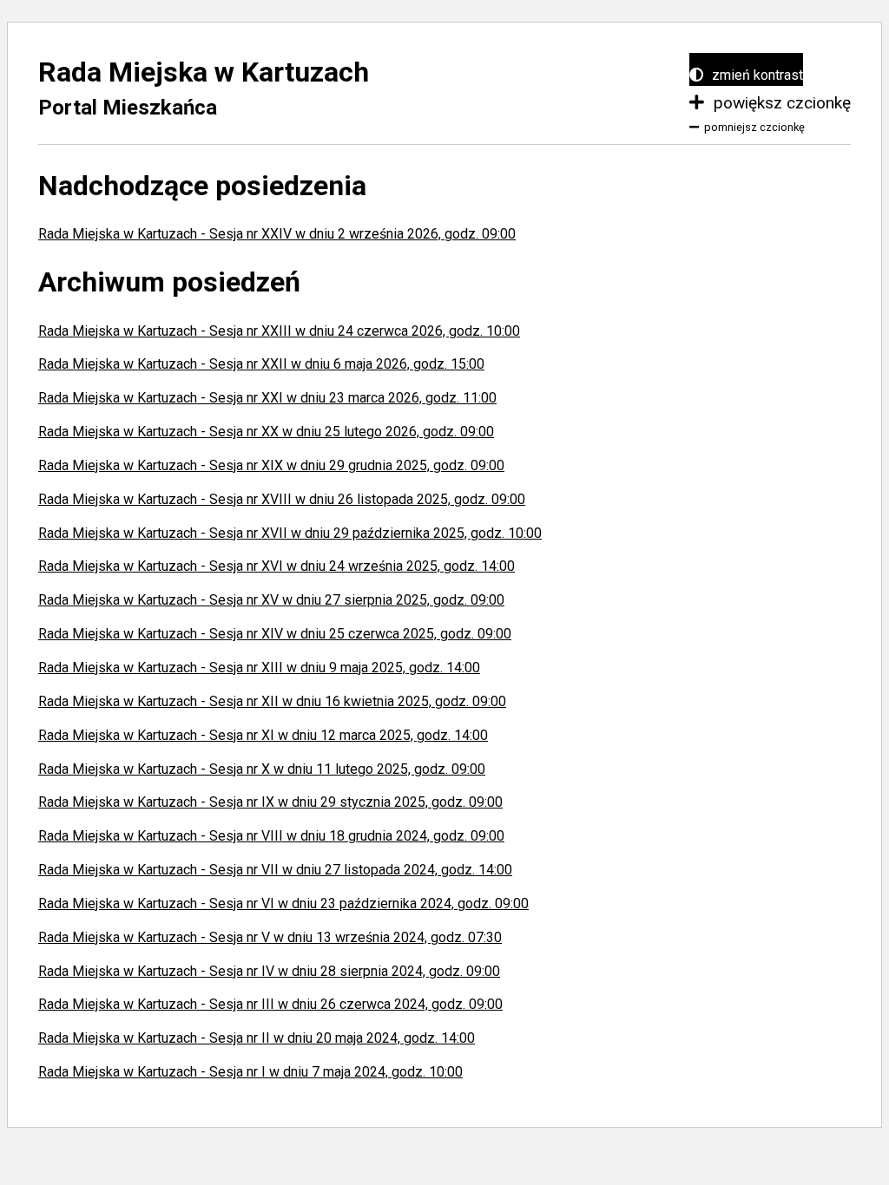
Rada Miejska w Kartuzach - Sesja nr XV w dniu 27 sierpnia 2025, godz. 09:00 (271, 600)
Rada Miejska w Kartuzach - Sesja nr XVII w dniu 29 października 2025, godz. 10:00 (290, 533)
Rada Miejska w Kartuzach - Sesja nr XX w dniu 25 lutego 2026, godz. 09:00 (266, 431)
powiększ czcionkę (780, 103)
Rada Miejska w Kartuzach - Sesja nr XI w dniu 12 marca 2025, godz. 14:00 (263, 735)
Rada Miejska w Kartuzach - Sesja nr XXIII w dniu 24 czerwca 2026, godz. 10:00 (279, 331)
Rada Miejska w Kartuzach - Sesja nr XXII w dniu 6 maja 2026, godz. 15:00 (261, 364)
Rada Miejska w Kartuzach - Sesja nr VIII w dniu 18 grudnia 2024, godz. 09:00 (271, 836)
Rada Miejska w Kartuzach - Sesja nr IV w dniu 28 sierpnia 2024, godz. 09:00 (269, 971)
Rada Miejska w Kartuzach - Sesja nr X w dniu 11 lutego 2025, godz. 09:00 (261, 769)
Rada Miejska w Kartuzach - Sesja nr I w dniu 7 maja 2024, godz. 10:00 (250, 1072)
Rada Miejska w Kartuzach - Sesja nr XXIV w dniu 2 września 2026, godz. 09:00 (277, 234)
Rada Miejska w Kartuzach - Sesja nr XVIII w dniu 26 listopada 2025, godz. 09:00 (281, 499)
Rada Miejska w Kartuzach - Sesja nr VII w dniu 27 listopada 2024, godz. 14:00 (275, 869)
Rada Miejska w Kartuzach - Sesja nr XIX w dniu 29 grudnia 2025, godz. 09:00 (271, 465)
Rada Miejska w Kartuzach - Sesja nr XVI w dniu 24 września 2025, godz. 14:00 (276, 566)
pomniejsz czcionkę (754, 127)
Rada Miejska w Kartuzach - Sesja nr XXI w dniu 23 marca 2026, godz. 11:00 (267, 398)
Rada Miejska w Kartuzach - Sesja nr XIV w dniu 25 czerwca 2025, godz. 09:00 (274, 633)
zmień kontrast (755, 75)
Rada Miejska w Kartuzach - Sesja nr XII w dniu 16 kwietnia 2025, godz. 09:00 (272, 701)
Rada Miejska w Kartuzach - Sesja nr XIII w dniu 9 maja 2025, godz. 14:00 (259, 667)
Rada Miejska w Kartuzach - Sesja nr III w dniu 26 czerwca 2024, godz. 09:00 (270, 1004)
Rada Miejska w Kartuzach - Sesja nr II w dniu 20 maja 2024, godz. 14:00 (256, 1038)
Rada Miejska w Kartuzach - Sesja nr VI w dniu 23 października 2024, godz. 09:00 (283, 903)
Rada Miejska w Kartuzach (203, 72)
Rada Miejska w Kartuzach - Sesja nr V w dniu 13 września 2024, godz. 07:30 (270, 937)
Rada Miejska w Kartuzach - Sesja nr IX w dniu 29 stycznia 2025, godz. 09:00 (270, 802)
